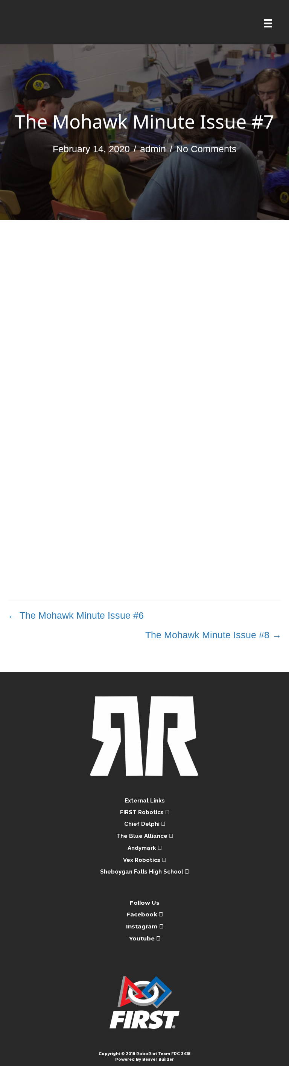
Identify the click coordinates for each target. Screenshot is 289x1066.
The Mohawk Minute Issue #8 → (213, 635)
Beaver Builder (158, 1059)
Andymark (143, 848)
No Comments (206, 149)
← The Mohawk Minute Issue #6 (76, 615)
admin (153, 149)
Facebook (142, 914)
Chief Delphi (142, 824)
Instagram (142, 926)
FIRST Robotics (142, 812)
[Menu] (267, 23)
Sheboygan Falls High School (142, 871)
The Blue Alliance (142, 836)
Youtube (142, 938)
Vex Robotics (142, 860)
